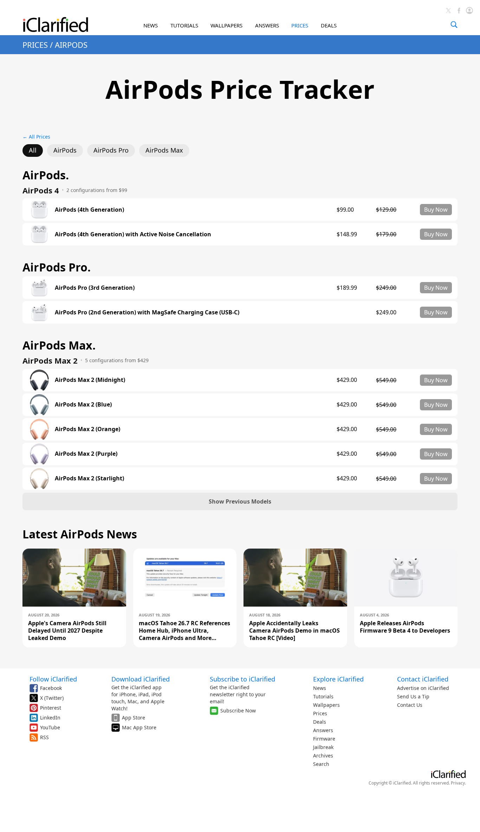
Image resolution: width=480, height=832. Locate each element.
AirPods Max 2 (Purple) (86, 453)
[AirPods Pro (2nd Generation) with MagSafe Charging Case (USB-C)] (39, 312)
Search (321, 764)
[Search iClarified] (454, 24)
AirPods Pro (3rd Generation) (95, 287)
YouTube (50, 727)
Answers (323, 730)
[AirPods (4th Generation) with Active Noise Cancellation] (39, 234)
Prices (320, 713)
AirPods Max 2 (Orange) (87, 429)
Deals (319, 721)
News (319, 688)
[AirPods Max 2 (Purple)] (39, 454)
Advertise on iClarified (423, 688)
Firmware (324, 738)
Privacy (458, 783)
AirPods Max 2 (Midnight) (90, 380)
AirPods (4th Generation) (89, 209)
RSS (44, 737)
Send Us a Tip (413, 696)
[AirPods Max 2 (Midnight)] (39, 380)
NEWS (150, 25)
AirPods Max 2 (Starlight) (89, 478)
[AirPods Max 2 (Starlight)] (39, 478)
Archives (323, 755)
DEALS (329, 25)
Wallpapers (326, 705)
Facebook (51, 688)
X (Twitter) (52, 698)
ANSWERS (267, 25)
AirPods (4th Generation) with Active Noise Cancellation (133, 234)
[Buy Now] (436, 209)
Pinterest (50, 707)
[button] (240, 501)
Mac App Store (139, 727)
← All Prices (36, 136)
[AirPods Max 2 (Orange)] (39, 429)
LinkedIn (50, 717)
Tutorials (323, 696)
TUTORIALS (184, 25)
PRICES (299, 25)
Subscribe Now (238, 710)
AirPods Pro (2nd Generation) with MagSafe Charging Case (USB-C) (147, 312)
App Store (133, 717)
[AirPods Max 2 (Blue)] (39, 404)
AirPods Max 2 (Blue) (83, 404)
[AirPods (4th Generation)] (39, 209)
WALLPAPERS (226, 25)
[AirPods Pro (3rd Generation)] (39, 287)
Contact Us (409, 705)
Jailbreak (323, 747)
